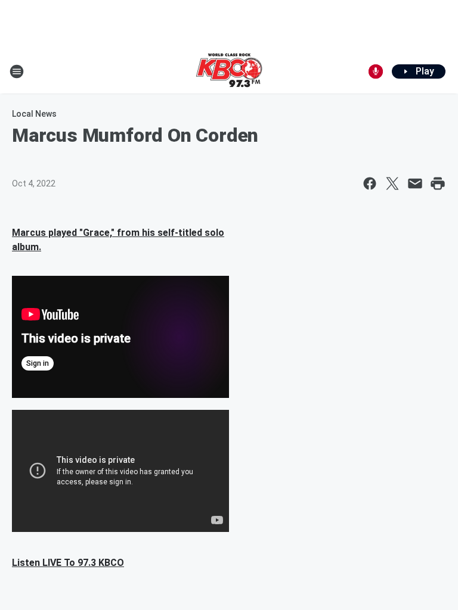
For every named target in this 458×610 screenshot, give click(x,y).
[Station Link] (229, 71)
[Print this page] (437, 183)
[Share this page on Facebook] (369, 183)
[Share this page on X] (392, 183)
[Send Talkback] (376, 71)
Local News (34, 114)
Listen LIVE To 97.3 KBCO (68, 562)
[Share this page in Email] (415, 183)
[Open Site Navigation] (17, 71)
